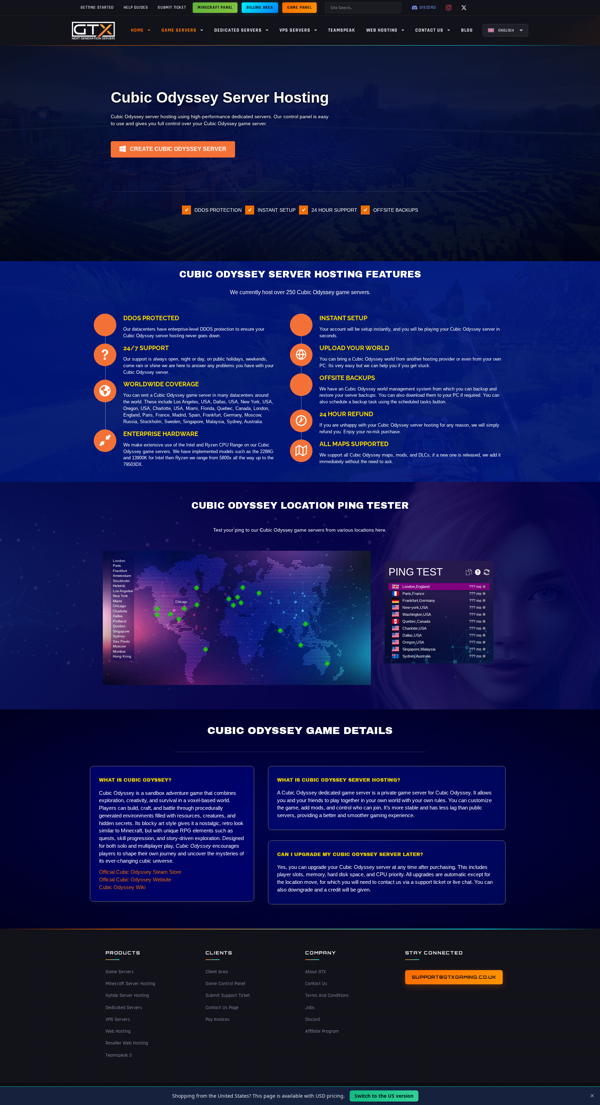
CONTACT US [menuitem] (429, 30)
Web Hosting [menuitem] (382, 30)
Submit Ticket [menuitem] (172, 7)
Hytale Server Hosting (127, 995)
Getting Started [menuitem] (97, 7)
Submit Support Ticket (228, 995)
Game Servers (120, 972)
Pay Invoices (218, 1019)
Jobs (310, 1008)
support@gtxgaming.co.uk (454, 977)
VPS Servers (118, 1019)
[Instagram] (448, 7)
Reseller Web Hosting (127, 1043)
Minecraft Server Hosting (130, 984)
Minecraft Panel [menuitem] (215, 7)
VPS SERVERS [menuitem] (295, 30)
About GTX (315, 972)
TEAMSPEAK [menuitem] (341, 30)
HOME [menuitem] (137, 30)
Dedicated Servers (124, 1008)
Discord (312, 1019)
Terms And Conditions (327, 995)
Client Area (217, 972)
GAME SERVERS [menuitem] (179, 30)
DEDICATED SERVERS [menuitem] (238, 30)
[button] (173, 149)
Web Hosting (118, 1031)
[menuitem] (505, 30)
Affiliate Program (322, 1031)
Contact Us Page (222, 1008)
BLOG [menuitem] (467, 30)
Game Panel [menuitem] (299, 7)
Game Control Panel (225, 984)
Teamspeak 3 (119, 1055)
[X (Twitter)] (464, 7)
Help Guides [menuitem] (136, 7)
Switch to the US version (384, 1095)
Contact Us (316, 984)
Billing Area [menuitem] (260, 7)
